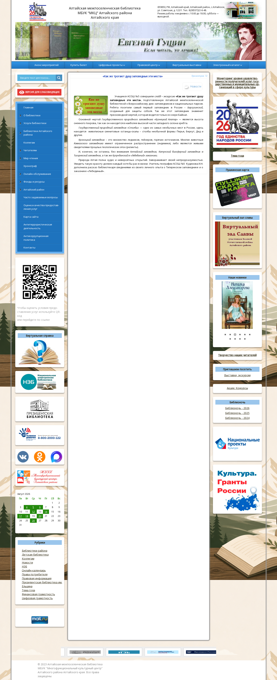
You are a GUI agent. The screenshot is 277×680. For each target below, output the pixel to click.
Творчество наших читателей (237, 355)
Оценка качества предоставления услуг (41, 207)
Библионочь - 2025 (237, 413)
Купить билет (78, 65)
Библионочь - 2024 (237, 418)
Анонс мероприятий (46, 65)
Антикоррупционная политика (36, 237)
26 (33, 520)
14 (46, 511)
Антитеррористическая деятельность (38, 226)
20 (40, 515)
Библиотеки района (34, 550)
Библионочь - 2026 (237, 408)
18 (26, 515)
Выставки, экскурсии (237, 375)
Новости (27, 562)
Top (268, 671)
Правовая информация (36, 578)
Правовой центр (148, 65)
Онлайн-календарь (34, 570)
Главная (28, 107)
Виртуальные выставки (187, 65)
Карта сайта (31, 216)
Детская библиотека (35, 554)
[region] (138, 41)
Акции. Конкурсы (237, 388)
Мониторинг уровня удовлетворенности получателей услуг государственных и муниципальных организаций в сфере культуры (237, 82)
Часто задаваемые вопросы (41, 197)
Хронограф (30, 166)
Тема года (28, 590)
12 (33, 511)
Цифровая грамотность (37, 598)
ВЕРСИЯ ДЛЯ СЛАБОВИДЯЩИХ (42, 92)
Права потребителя (34, 574)
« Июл (20, 528)
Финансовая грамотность (38, 594)
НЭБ (24, 566)
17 (20, 515)
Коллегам (29, 142)
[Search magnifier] (59, 78)
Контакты (29, 247)
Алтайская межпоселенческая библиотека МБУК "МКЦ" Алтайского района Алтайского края (105, 12)
